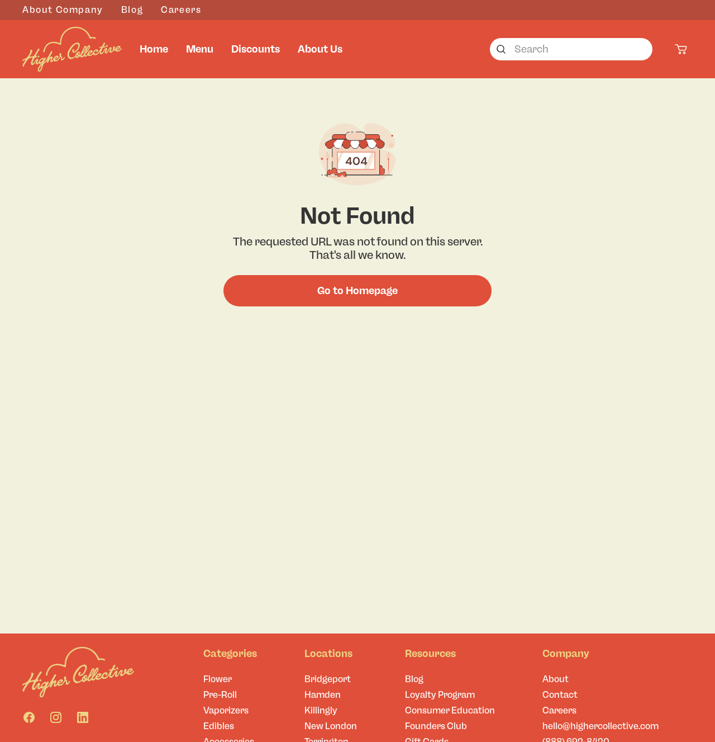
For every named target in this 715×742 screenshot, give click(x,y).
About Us (320, 49)
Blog (132, 9)
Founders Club (436, 726)
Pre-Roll (220, 694)
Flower (217, 679)
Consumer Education (450, 710)
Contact (560, 694)
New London (330, 726)
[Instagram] (56, 717)
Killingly (320, 710)
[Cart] (681, 49)
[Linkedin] (82, 717)
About (555, 679)
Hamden (322, 694)
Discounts (255, 49)
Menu (199, 49)
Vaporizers (226, 710)
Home (154, 49)
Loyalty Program (440, 694)
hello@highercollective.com (600, 726)
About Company (62, 9)
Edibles (218, 726)
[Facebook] (29, 717)
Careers (181, 9)
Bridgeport (327, 679)
